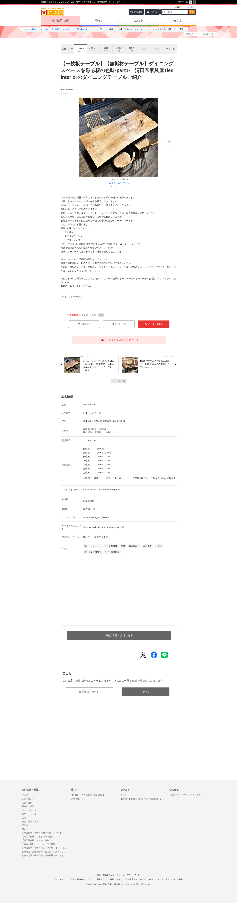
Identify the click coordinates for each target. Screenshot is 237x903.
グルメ (25, 795)
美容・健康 (27, 802)
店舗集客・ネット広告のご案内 (200, 33)
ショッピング (68, 29)
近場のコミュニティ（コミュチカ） (186, 795)
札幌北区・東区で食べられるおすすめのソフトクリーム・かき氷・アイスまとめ (45, 852)
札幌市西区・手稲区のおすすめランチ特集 (42, 833)
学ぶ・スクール (29, 810)
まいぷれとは (60, 879)
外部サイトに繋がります (95, 537)
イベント (124, 795)
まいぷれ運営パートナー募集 (170, 879)
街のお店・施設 (60, 20)
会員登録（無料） (89, 691)
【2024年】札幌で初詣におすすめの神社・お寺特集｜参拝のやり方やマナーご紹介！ (143, 799)
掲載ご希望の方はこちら (119, 635)
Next (169, 141)
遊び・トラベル (29, 814)
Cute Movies (77, 799)
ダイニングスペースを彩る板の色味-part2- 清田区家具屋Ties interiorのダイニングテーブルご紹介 (98, 365)
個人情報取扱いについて (81, 879)
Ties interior (82, 29)
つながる (176, 20)
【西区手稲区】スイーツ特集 (35, 840)
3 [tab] (121, 186)
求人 (24, 829)
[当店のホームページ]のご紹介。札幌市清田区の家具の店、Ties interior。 (156, 363)
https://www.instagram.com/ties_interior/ (103, 527)
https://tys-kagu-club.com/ (96, 517)
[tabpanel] (119, 141)
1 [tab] (111, 186)
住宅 (24, 817)
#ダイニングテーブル (71, 296)
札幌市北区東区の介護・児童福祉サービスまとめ (45, 855)
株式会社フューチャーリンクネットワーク (121, 875)
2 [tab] (116, 186)
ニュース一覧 (96, 29)
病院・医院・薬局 (30, 821)
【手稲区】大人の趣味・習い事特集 (87, 795)
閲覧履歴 (138, 12)
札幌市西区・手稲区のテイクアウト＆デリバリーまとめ (45, 848)
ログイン (154, 12)
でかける (138, 20)
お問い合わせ (115, 879)
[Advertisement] (119, 745)
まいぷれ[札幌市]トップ (32, 29)
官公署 (25, 825)
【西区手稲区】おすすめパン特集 (37, 836)
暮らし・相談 (28, 806)
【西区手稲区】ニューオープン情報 (38, 844)
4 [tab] (126, 186)
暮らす (99, 20)
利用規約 (100, 879)
